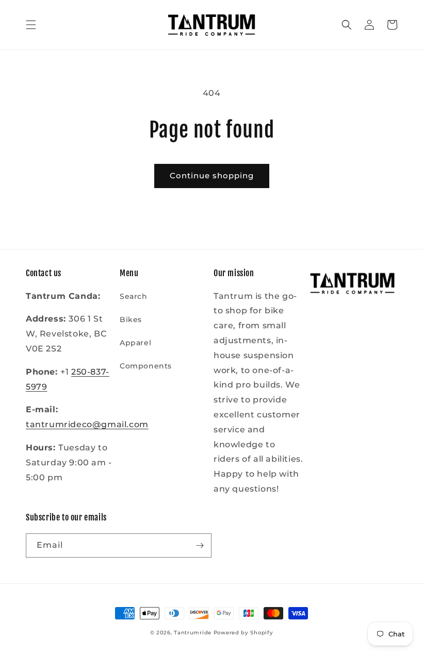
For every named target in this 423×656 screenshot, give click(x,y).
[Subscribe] (199, 545)
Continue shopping (212, 175)
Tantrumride (193, 632)
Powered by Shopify (243, 632)
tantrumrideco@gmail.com (87, 424)
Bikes (131, 319)
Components (146, 366)
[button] (31, 24)
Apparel (135, 342)
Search (134, 296)
